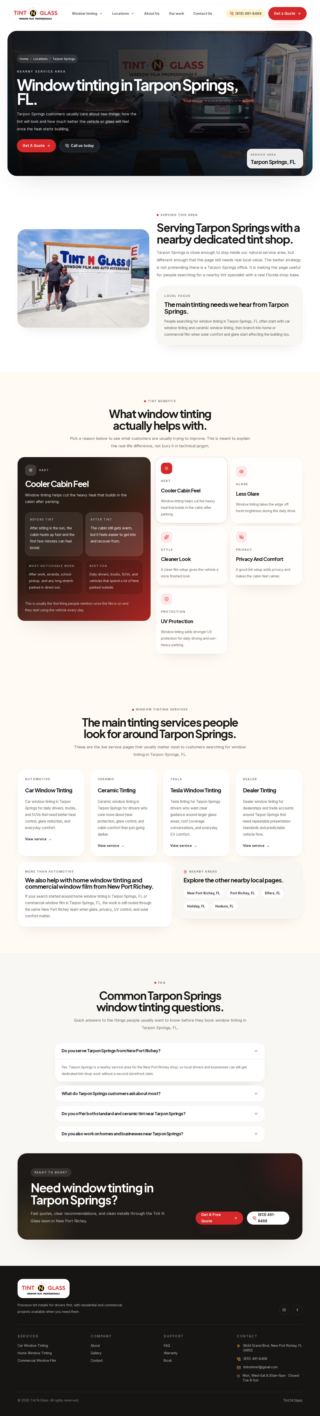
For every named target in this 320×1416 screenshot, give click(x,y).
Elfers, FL (272, 893)
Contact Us (202, 13)
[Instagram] (284, 1310)
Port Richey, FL (242, 893)
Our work (176, 13)
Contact (97, 1360)
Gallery (96, 1353)
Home (24, 59)
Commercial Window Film (37, 1360)
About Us (152, 13)
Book (168, 1360)
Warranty (171, 1353)
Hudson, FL (224, 906)
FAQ (167, 1345)
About (95, 1345)
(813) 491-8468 (248, 13)
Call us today (82, 145)
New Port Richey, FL (203, 893)
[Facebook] (297, 1310)
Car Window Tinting (33, 1345)
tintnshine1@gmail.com (260, 1367)
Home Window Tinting (35, 1353)
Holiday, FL (196, 906)
